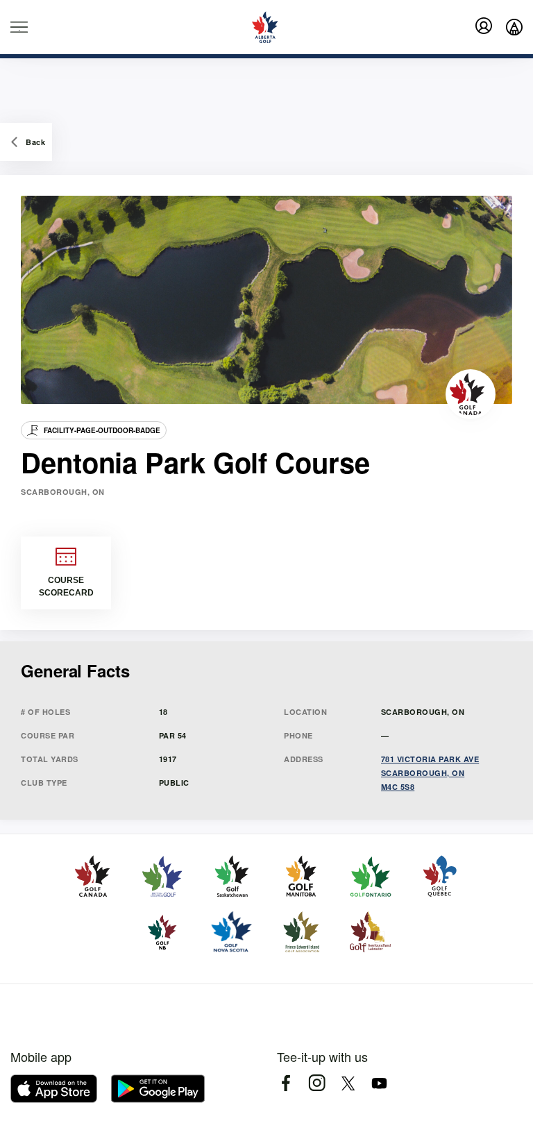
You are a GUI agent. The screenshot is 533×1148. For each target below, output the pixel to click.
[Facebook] (285, 1083)
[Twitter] (348, 1083)
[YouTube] (379, 1083)
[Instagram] (316, 1083)
